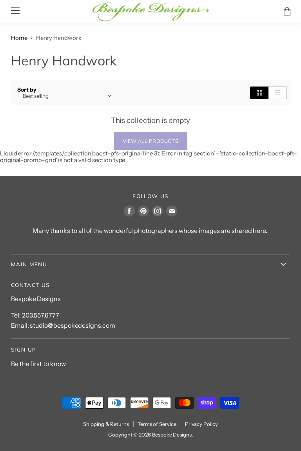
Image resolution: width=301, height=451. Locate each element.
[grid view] (259, 93)
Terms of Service (157, 424)
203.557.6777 (40, 315)
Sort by (26, 90)
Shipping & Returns (106, 424)
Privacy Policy (201, 424)
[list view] (277, 93)
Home (19, 37)
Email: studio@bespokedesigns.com (63, 325)
